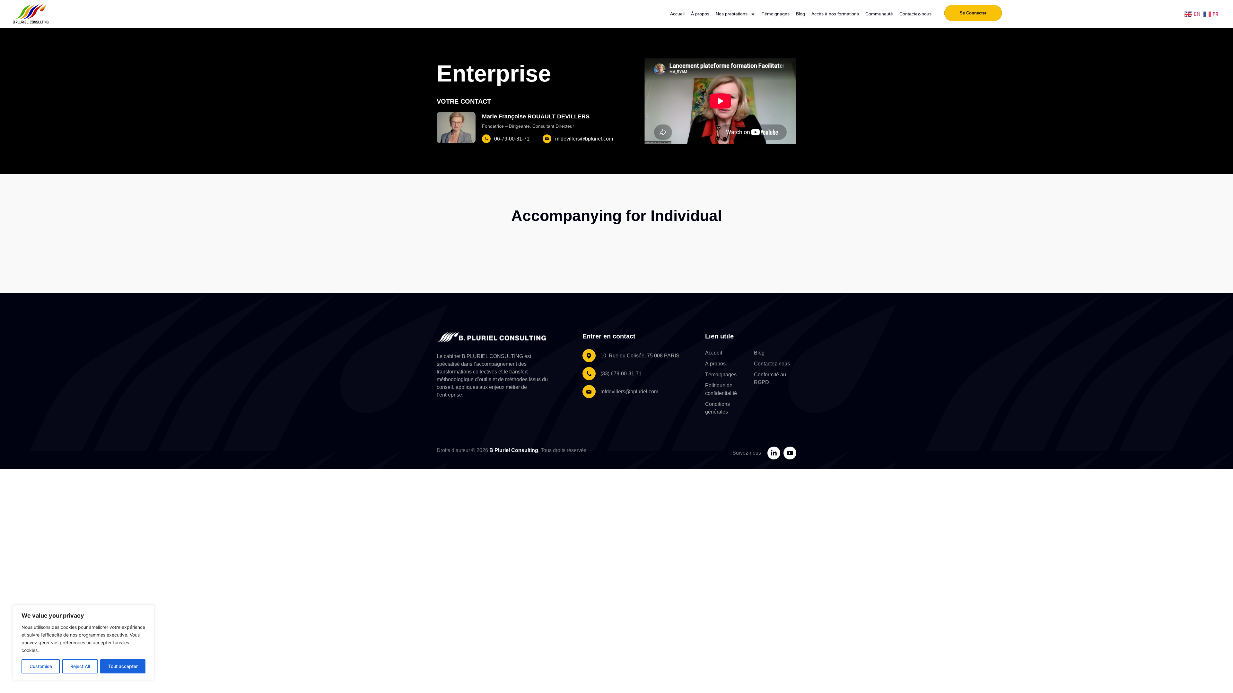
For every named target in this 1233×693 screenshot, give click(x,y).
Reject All (80, 666)
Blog (800, 13)
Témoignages (776, 13)
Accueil (677, 13)
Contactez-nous (915, 13)
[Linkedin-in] (773, 453)
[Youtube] (789, 453)
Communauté (879, 13)
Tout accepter (123, 666)
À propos (700, 13)
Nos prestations (732, 13)
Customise (41, 666)
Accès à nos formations (835, 13)
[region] (83, 642)
